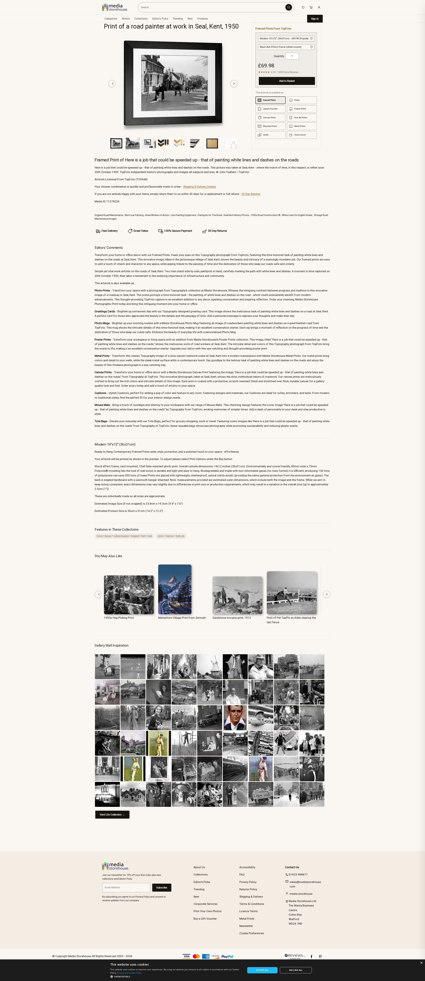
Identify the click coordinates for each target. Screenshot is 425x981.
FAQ (242, 874)
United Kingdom (121, 536)
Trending (178, 18)
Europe (108, 536)
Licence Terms (248, 911)
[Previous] (112, 83)
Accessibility (247, 867)
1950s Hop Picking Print (119, 617)
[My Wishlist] (303, 7)
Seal (150, 536)
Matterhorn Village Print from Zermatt (182, 617)
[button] (176, 977)
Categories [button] (111, 18)
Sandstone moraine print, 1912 (231, 617)
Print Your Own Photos (208, 911)
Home (99, 536)
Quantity (279, 56)
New (190, 18)
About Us (199, 867)
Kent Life (180, 536)
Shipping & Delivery (251, 896)
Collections (141, 18)
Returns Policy (248, 889)
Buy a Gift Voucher (205, 918)
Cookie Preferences (251, 933)
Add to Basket (287, 80)
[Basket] (311, 7)
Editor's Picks (160, 18)
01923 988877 (298, 874)
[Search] (288, 7)
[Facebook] (311, 958)
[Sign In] (319, 7)
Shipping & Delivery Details (199, 186)
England (135, 536)
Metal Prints (246, 918)
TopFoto (170, 536)
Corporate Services (205, 904)
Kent (143, 536)
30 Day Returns (250, 194)
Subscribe (161, 887)
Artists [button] (126, 18)
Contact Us (292, 867)
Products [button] (202, 18)
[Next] (234, 83)
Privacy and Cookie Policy (129, 972)
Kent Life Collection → (112, 814)
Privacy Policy (247, 882)
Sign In (315, 18)
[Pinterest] (320, 958)
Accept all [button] (262, 970)
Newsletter (246, 926)
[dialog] (212, 970)
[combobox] (212, 7)
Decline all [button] (296, 970)
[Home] (117, 7)
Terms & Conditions (251, 904)
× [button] (421, 963)
